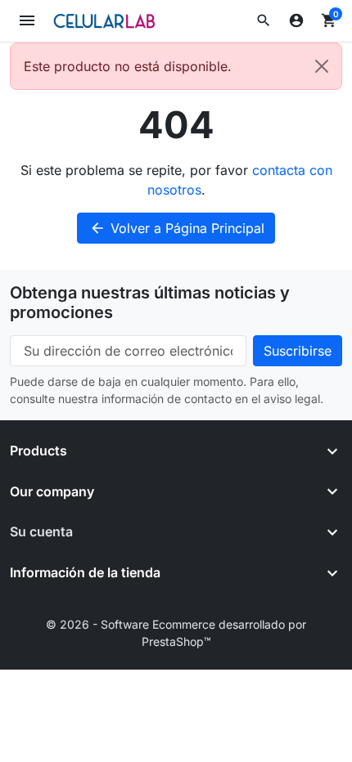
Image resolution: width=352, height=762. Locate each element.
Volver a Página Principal (176, 228)
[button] (263, 20)
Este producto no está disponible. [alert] (128, 66)
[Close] (321, 66)
